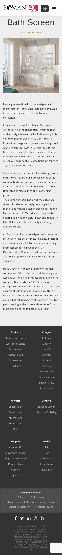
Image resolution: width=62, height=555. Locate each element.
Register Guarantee (15, 458)
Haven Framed (46, 377)
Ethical (21, 497)
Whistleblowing (44, 506)
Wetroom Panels (15, 343)
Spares (15, 475)
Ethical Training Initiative (20, 502)
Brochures (15, 365)
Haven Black (46, 371)
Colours (46, 338)
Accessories (15, 360)
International (15, 417)
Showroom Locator (15, 452)
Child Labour (37, 497)
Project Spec (15, 423)
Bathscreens (15, 349)
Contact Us (15, 447)
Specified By (15, 406)
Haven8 (46, 360)
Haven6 (46, 365)
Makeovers (47, 458)
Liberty (46, 343)
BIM (15, 429)
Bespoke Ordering (46, 412)
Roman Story (15, 464)
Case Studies (15, 412)
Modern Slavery (48, 502)
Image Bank (46, 469)
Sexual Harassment (19, 506)
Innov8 (46, 349)
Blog (46, 452)
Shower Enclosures (15, 338)
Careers (15, 469)
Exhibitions (46, 464)
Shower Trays (15, 354)
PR (46, 447)
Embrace (46, 354)
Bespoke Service (46, 406)
